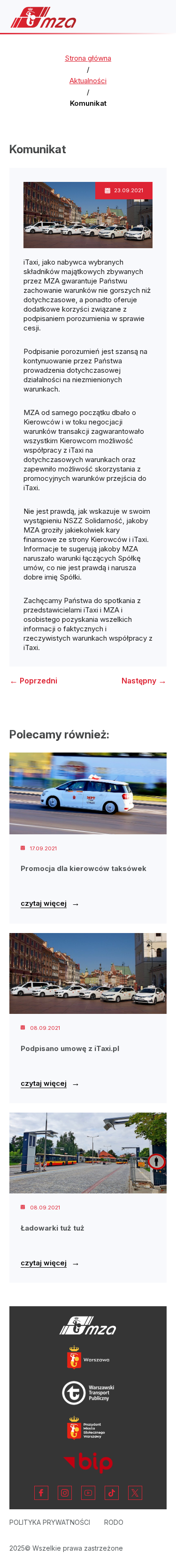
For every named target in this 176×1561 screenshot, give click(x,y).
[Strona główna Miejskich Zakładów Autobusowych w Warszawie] (43, 17)
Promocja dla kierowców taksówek (83, 868)
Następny (144, 680)
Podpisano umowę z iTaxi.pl (70, 1048)
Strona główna (88, 58)
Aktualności (88, 80)
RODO (113, 1522)
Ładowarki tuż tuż (52, 1228)
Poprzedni (33, 680)
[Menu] (154, 17)
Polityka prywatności (49, 1522)
